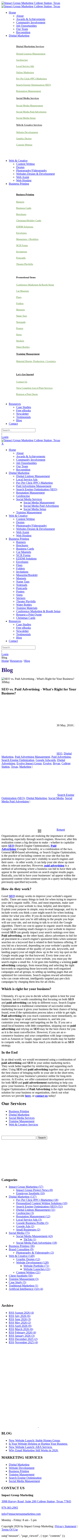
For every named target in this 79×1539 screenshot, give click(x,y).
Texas (14, 766)
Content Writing (24, 144)
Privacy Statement (65, 1526)
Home (5, 660)
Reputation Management (28, 91)
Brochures (21, 214)
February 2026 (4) (25, 1332)
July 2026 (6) (22, 1316)
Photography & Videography (35, 1252)
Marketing (25, 766)
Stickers (20, 340)
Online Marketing (25, 72)
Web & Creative (22, 1255)
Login (4, 437)
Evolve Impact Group (29, 763)
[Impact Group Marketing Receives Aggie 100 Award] (30, 1426)
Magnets (20, 309)
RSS (11, 1312)
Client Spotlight (21, 1275)
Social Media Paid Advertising (31, 111)
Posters (19, 328)
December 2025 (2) (26, 1339)
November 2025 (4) (26, 1342)
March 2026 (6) (24, 1329)
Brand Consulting (21, 1249)
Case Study (17, 1282)
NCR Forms (22, 245)
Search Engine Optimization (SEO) (33, 84)
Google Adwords (46, 760)
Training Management (21, 1121)
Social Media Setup (26, 118)
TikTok (30, 1239)
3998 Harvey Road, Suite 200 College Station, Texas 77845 (36, 1501)
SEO (59, 753)
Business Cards (23, 208)
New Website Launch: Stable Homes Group (35, 1440)
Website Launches (37, 1269)
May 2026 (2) (23, 1322)
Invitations (21, 251)
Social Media (56, 798)
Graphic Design (24, 138)
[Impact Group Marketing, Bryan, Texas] (35, 1396)
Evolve (47, 763)
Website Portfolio (36, 1265)
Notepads (21, 322)
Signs (19, 334)
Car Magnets (22, 291)
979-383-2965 (9, 1507)
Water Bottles (23, 347)
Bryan (56, 763)
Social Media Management (29, 105)
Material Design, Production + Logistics (36, 361)
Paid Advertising (61, 756)
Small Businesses (28, 1229)
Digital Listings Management (30, 53)
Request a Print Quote (27, 394)
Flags (18, 297)
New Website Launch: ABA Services (31, 1447)
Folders (20, 303)
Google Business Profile (32, 1223)
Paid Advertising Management (32, 756)
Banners (20, 201)
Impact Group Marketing (26, 1186)
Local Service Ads (25, 66)
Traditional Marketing (23, 1285)
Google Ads (25, 1226)
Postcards (21, 257)
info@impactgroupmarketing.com (21, 1513)
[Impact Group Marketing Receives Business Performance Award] (50, 1426)
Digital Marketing (36, 798)
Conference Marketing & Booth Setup (35, 284)
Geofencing (22, 60)
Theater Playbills (24, 264)
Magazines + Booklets (27, 239)
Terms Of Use (9, 1529)
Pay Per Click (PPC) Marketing (31, 78)
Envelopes (21, 233)
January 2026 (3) (25, 1335)
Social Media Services (22, 1117)
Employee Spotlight (30, 1193)
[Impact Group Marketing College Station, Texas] (30, 3)
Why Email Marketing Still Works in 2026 (34, 1450)
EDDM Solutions (24, 226)
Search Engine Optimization (17, 760)
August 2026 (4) (24, 1312)
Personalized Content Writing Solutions (41, 1203)
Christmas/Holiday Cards (28, 220)
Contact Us (21, 381)
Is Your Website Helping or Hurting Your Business (38, 1443)
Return (60, 829)
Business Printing (19, 1111)
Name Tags (21, 315)
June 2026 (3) (23, 1319)
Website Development (27, 132)
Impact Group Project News (34, 1190)
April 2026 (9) (23, 1325)
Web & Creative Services (23, 1124)
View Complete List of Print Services (34, 388)
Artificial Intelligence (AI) (26, 1288)
